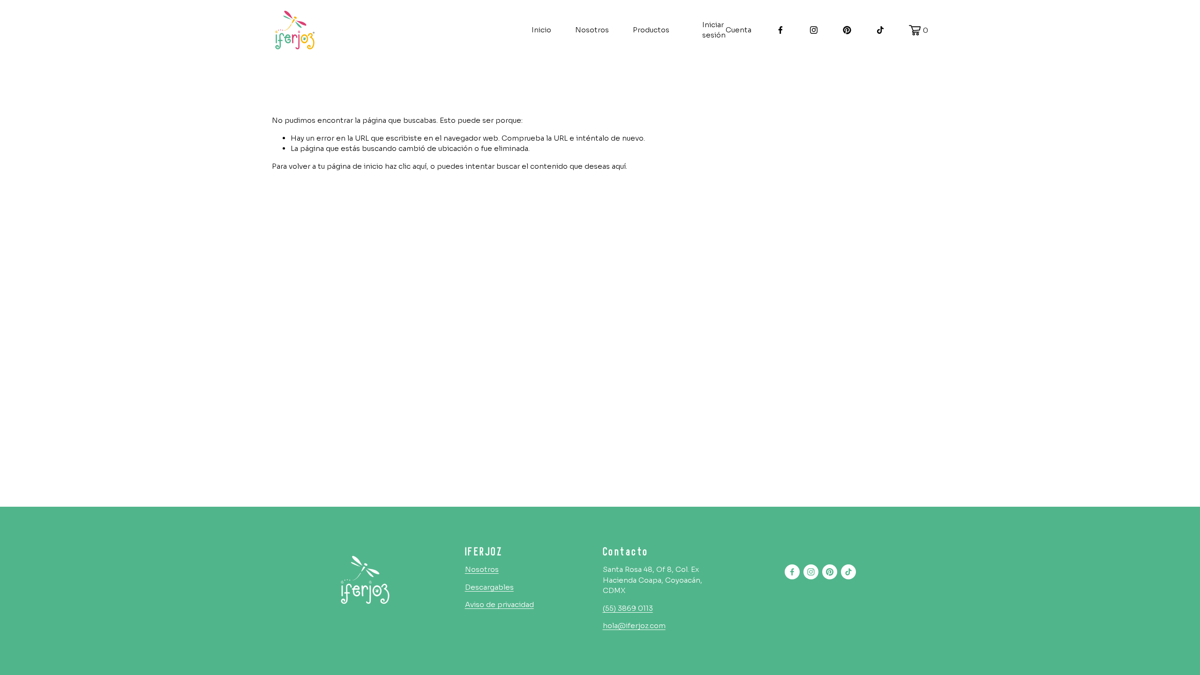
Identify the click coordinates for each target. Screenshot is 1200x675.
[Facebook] (780, 30)
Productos (651, 29)
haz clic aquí (406, 166)
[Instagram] (813, 30)
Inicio (541, 29)
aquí (619, 166)
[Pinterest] (847, 30)
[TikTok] (880, 30)
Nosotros (592, 29)
